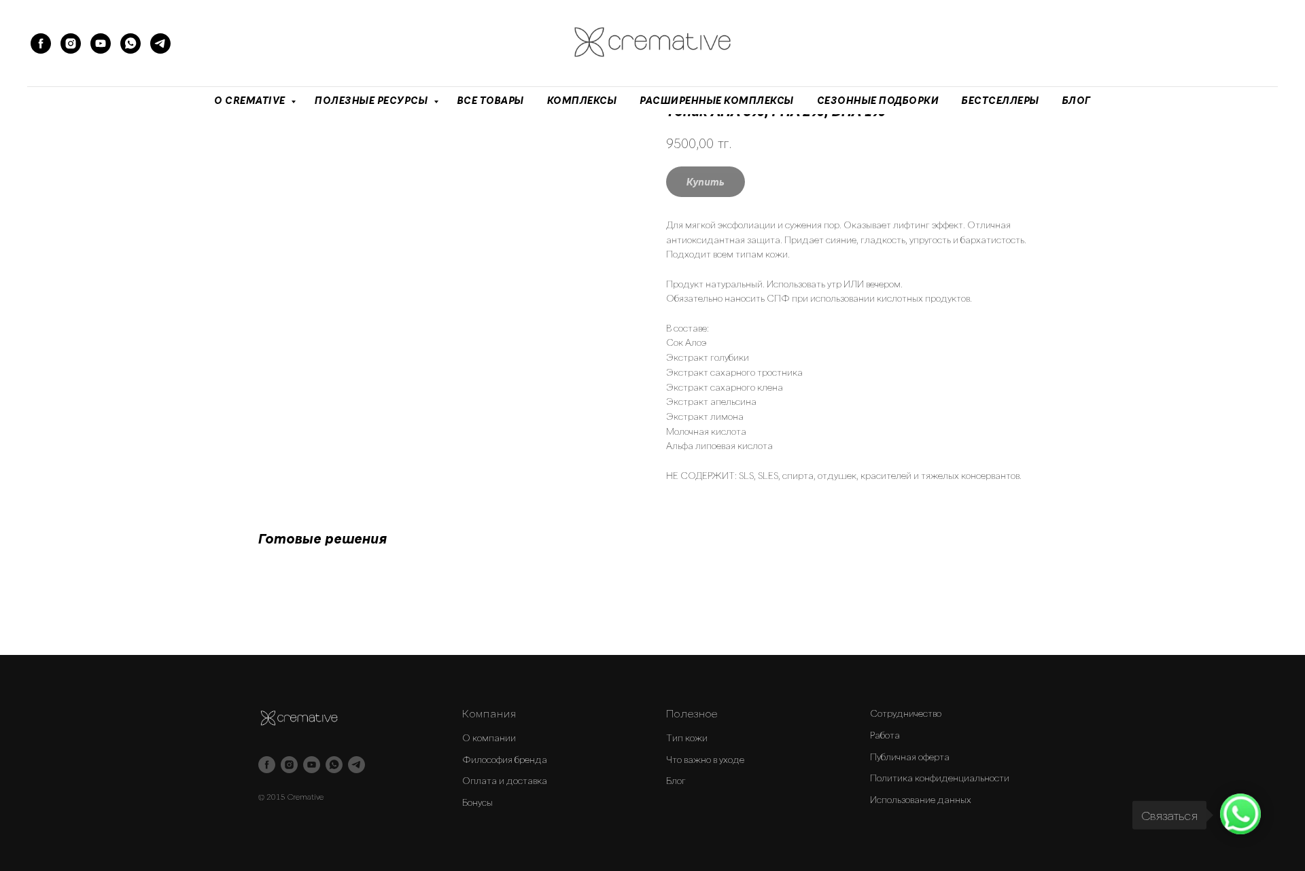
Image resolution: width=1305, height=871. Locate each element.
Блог (676, 780)
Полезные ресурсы (372, 100)
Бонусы (477, 802)
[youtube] (100, 43)
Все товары (490, 100)
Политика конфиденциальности (939, 777)
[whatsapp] (130, 43)
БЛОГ (1076, 100)
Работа (885, 735)
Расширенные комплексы (717, 100)
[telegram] (160, 43)
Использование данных (920, 799)
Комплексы (582, 100)
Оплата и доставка (504, 780)
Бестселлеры (1000, 100)
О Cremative (251, 100)
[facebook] (41, 43)
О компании (489, 737)
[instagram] (70, 43)
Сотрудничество (905, 713)
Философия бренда (504, 759)
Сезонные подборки (878, 100)
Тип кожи (687, 737)
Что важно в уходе (705, 759)
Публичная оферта (910, 756)
